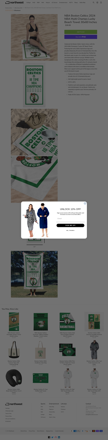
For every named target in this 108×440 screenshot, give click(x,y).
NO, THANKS (70, 230)
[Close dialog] (85, 203)
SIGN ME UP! (70, 225)
